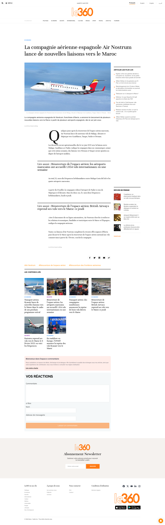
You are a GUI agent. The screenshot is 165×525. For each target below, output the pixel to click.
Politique (45, 20)
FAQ (70, 490)
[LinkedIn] (135, 486)
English (142, 3)
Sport (94, 20)
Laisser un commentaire (67, 425)
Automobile (27, 503)
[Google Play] (134, 507)
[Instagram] (139, 486)
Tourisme (116, 20)
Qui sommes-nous (52, 490)
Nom (28, 407)
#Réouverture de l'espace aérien (52, 265)
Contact (71, 492)
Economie (54, 20)
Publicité (49, 492)
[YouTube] (131, 486)
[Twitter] (128, 486)
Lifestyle (108, 20)
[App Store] (121, 507)
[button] (161, 521)
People (101, 20)
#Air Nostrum (29, 265)
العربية (160, 3)
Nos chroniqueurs (29, 510)
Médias (88, 20)
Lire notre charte (32, 368)
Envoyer (93, 466)
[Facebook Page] (124, 486)
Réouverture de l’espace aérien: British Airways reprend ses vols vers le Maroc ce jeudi (73, 207)
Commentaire (31, 384)
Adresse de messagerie (35, 415)
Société (62, 20)
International (71, 20)
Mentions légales (95, 490)
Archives (49, 494)
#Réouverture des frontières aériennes (85, 265)
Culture (80, 20)
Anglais (151, 3)
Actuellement (28, 20)
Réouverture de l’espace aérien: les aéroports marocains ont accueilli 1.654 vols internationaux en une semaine (71, 167)
